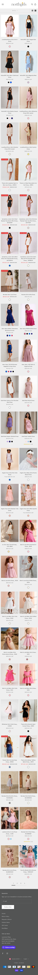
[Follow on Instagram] (7, 953)
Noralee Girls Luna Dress (9, 294)
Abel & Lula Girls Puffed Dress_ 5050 (28, 581)
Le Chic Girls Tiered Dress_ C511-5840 (9, 545)
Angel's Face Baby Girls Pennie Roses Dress (28, 473)
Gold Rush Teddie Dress (28, 436)
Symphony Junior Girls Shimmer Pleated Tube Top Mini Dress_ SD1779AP (28, 220)
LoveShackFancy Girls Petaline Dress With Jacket (9, 148)
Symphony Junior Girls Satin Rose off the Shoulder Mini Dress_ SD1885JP (28, 258)
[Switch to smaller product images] (35, 10)
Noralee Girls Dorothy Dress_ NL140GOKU (10, 797)
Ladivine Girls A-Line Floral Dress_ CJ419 (9, 832)
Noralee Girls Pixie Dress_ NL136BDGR (28, 832)
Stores (3, 913)
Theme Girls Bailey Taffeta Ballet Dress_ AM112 (28, 761)
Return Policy (5, 916)
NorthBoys (5, 928)
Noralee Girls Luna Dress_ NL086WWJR (10, 871)
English (25, 959)
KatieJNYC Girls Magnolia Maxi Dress (28, 76)
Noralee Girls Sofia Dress (28, 294)
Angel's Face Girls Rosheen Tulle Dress (9, 509)
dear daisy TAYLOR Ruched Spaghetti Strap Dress (9, 365)
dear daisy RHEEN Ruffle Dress (28, 328)
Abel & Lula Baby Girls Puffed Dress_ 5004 (28, 617)
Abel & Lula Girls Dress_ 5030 (10, 580)
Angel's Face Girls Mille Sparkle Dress (28, 509)
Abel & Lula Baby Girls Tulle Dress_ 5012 (9, 689)
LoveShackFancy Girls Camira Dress (28, 148)
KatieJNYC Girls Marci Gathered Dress (9, 76)
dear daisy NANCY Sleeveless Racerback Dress (10, 329)
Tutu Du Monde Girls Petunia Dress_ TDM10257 (28, 871)
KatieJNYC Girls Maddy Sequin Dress (9, 112)
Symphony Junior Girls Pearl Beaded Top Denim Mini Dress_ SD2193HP (9, 220)
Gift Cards (5, 925)
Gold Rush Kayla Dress (28, 400)
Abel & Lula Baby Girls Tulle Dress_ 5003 (9, 617)
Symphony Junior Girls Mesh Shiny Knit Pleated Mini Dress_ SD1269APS (9, 258)
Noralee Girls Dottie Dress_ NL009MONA (28, 797)
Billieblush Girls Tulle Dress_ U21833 (9, 725)
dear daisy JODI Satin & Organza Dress (28, 365)
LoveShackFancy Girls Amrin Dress (9, 40)
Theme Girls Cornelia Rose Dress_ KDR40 (9, 761)
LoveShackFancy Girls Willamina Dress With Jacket (28, 112)
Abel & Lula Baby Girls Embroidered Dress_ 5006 (9, 653)
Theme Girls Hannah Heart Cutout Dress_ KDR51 (28, 725)
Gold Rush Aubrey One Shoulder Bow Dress (9, 401)
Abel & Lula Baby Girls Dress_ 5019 (28, 689)
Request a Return (7, 919)
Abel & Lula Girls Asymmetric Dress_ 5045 (28, 545)
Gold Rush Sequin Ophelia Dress (10, 436)
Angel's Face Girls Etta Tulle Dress (9, 473)
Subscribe (7, 907)
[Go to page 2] (24, 883)
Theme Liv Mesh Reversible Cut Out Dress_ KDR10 (28, 184)
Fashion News (6, 922)
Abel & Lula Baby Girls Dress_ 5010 (28, 653)
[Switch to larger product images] (32, 10)
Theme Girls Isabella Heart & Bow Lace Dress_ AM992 (10, 184)
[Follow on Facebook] (3, 953)
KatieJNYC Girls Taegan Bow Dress (28, 40)
